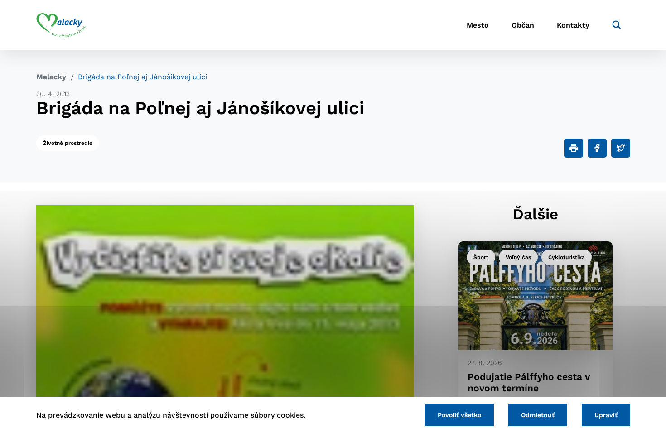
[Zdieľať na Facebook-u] (597, 148)
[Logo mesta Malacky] (61, 25)
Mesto (478, 25)
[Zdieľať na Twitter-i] (620, 148)
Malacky (51, 76)
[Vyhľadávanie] (616, 24)
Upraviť (606, 415)
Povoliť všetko (459, 415)
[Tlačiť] (573, 148)
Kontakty (573, 25)
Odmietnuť (538, 415)
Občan (523, 25)
